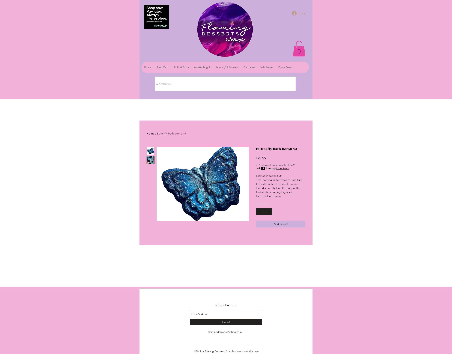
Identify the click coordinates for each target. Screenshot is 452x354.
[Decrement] (259, 211)
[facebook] (223, 340)
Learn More (282, 168)
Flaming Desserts (221, 297)
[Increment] (269, 211)
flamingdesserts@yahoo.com (225, 331)
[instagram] (228, 340)
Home (150, 133)
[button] (299, 48)
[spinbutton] (264, 211)
